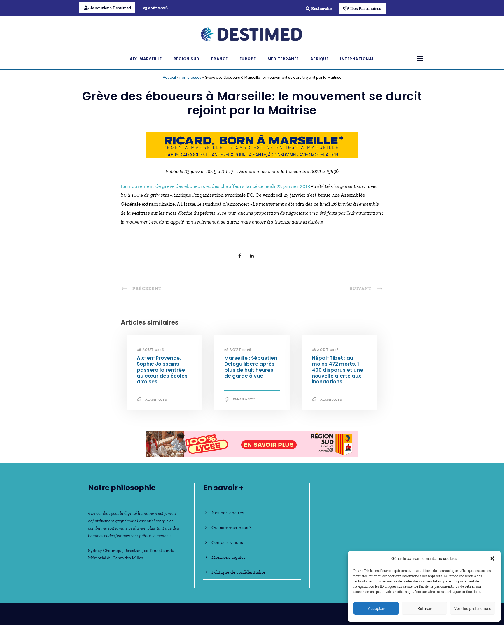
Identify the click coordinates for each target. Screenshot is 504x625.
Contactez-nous (227, 542)
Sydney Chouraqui (105, 550)
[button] (492, 558)
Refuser (424, 608)
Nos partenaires (227, 512)
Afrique (319, 59)
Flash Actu (156, 399)
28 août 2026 (150, 350)
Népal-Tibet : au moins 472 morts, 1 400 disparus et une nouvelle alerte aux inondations (337, 370)
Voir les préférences (472, 608)
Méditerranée (283, 59)
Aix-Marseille (146, 59)
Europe (247, 59)
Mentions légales (228, 557)
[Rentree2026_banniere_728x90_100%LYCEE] (252, 443)
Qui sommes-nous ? (231, 527)
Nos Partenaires (365, 8)
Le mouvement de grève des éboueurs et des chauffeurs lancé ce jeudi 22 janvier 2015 (216, 186)
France (219, 59)
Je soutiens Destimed (110, 8)
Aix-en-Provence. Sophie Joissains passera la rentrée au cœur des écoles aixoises (162, 370)
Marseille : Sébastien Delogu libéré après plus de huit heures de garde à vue (250, 367)
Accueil (169, 77)
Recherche (321, 8)
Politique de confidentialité (238, 572)
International (357, 59)
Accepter (376, 608)
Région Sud (187, 59)
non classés (190, 77)
